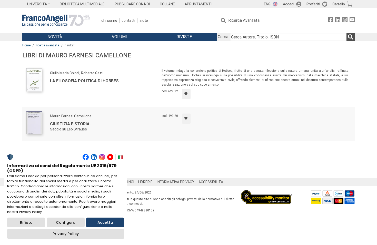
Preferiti (313, 4)
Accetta (105, 222)
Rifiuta (26, 222)
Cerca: (223, 36)
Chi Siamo (109, 20)
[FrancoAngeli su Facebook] (330, 20)
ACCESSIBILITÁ (211, 182)
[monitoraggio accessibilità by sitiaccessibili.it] (266, 193)
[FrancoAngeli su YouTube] (352, 20)
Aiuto (144, 20)
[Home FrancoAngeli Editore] (56, 20)
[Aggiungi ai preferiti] (186, 94)
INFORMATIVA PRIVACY (175, 182)
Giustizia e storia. (70, 123)
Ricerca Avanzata (244, 20)
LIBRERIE (145, 182)
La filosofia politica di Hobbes (84, 80)
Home (26, 45)
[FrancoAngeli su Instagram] (345, 20)
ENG (267, 4)
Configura (65, 222)
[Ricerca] (350, 37)
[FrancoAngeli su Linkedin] (337, 20)
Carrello (338, 4)
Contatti (128, 20)
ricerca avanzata (47, 45)
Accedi (288, 4)
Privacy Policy (66, 233)
